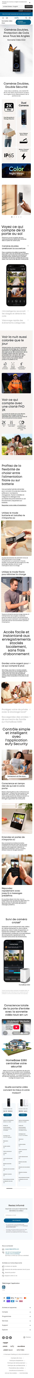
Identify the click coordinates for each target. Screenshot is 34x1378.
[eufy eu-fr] (17, 18)
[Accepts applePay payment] (12, 1298)
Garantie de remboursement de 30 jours (17, 1269)
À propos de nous (16, 1358)
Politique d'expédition (16, 1360)
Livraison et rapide (11, 1266)
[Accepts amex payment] (8, 1298)
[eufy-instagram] (3, 1337)
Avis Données (24, 1373)
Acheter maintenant (22, 22)
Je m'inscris (16, 1220)
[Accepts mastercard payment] (25, 1298)
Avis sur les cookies (11, 1373)
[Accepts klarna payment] (21, 1301)
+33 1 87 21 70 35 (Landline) (13, 1252)
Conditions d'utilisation (16, 1370)
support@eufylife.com (12, 1249)
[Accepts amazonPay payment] (4, 1298)
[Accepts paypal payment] (4, 1301)
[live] (7, 18)
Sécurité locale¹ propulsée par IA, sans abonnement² (16, 14)
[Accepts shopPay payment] (8, 1301)
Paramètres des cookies (16, 1368)
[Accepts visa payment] (17, 1301)
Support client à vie (11, 1275)
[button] (30, 2)
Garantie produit (10, 1272)
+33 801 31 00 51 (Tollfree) (12, 1253)
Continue (29, 6)
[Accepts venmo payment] (12, 1301)
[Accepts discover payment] (17, 1298)
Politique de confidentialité (16, 1365)
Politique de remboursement (16, 1363)
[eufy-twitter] (10, 1337)
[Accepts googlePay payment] (21, 1298)
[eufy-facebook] (7, 1337)
